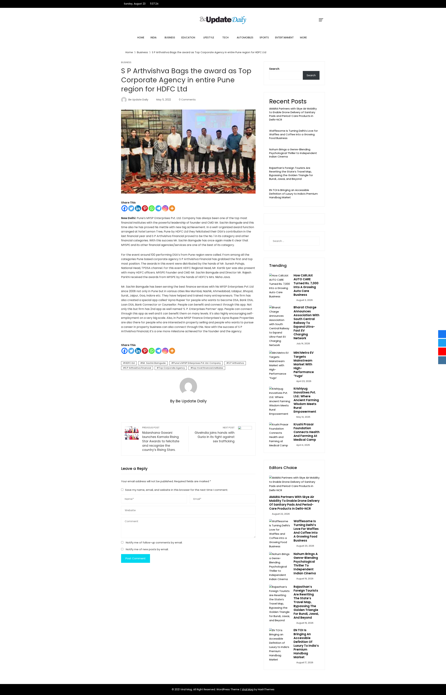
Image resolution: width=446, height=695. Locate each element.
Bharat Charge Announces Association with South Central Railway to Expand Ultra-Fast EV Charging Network (306, 322)
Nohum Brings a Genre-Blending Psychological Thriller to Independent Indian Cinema (293, 153)
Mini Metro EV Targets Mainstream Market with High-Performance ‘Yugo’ (304, 364)
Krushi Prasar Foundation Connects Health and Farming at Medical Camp (307, 432)
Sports (264, 37)
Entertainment (284, 37)
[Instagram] (165, 208)
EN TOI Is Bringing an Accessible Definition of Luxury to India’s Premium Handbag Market (293, 193)
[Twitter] (131, 208)
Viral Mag (247, 689)
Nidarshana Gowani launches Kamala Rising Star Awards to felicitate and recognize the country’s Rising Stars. (160, 439)
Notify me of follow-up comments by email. (154, 542)
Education (188, 37)
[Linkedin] (138, 208)
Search (274, 69)
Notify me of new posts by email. (147, 549)
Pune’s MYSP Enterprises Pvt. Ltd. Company (197, 363)
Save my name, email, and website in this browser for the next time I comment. (176, 490)
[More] (172, 208)
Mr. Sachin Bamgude (154, 363)
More (303, 37)
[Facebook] (124, 208)
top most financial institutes (208, 367)
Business (170, 37)
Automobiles (245, 37)
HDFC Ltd (130, 363)
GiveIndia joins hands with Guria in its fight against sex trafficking (214, 434)
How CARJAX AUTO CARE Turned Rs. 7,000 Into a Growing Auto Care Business (306, 285)
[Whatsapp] (152, 208)
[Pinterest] (145, 208)
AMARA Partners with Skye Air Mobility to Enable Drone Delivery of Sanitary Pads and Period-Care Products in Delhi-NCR (293, 114)
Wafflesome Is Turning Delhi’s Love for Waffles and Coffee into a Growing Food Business (293, 134)
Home (140, 37)
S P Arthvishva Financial (138, 367)
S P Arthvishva (236, 363)
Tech (225, 37)
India (153, 37)
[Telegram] (158, 208)
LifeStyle (208, 37)
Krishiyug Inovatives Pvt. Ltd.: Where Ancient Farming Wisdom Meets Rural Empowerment (306, 400)
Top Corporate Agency (172, 367)
